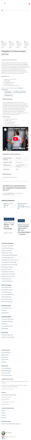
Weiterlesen (21, 220)
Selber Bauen (4, 323)
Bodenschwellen (5, 359)
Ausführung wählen (9, 219)
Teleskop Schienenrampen (7, 299)
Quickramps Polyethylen (7, 269)
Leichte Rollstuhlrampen (7, 292)
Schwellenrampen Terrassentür (8, 276)
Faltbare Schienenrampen (7, 301)
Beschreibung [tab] (8, 92)
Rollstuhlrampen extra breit (7, 289)
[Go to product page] (9, 210)
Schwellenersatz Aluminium (7, 267)
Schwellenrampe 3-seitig (7, 252)
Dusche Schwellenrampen (7, 281)
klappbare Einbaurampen (9, 222)
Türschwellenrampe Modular (8, 245)
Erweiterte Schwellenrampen (8, 248)
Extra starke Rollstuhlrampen (8, 294)
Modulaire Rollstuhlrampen (7, 321)
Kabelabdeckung (5, 312)
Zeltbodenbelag (5, 328)
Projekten (3, 412)
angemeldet (10, 193)
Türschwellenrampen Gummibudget (9, 262)
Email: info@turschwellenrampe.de (9, 394)
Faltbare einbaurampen (6, 297)
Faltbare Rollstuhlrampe (7, 287)
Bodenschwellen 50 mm (7, 308)
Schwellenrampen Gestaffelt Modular (9, 255)
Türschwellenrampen (6, 352)
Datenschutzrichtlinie (6, 372)
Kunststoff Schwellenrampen (7, 319)
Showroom (4, 415)
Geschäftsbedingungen (6, 368)
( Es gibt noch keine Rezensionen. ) (9, 60)
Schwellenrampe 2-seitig (7, 250)
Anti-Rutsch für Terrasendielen (8, 337)
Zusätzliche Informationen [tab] (19, 92)
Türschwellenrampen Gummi (8, 257)
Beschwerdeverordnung (7, 375)
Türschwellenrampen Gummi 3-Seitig (9, 264)
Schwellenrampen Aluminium (8, 271)
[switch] (3, 438)
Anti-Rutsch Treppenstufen (7, 334)
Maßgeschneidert (5, 354)
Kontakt (3, 410)
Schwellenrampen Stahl (6, 278)
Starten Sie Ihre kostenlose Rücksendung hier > (11, 423)
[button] (3, 3)
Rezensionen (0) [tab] (8, 95)
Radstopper (4, 310)
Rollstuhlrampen (5, 357)
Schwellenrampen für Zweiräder (8, 274)
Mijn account (4, 417)
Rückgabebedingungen (6, 370)
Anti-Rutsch (4, 362)
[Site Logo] (13, 3)
